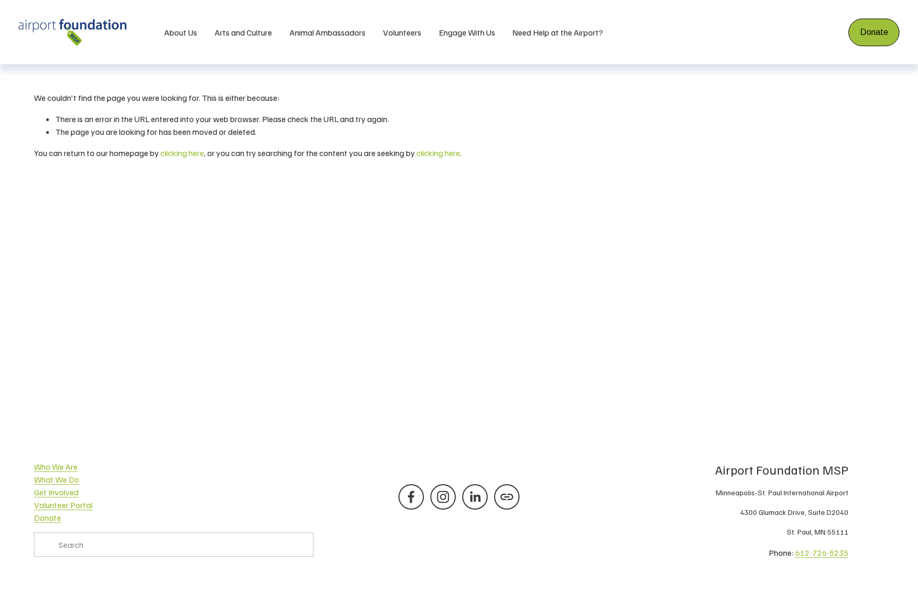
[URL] (507, 497)
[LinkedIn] (475, 497)
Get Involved (56, 492)
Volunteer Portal (63, 505)
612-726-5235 (821, 552)
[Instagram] (443, 497)
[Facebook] (411, 497)
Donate (874, 32)
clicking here (182, 153)
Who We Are (56, 466)
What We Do (56, 479)
